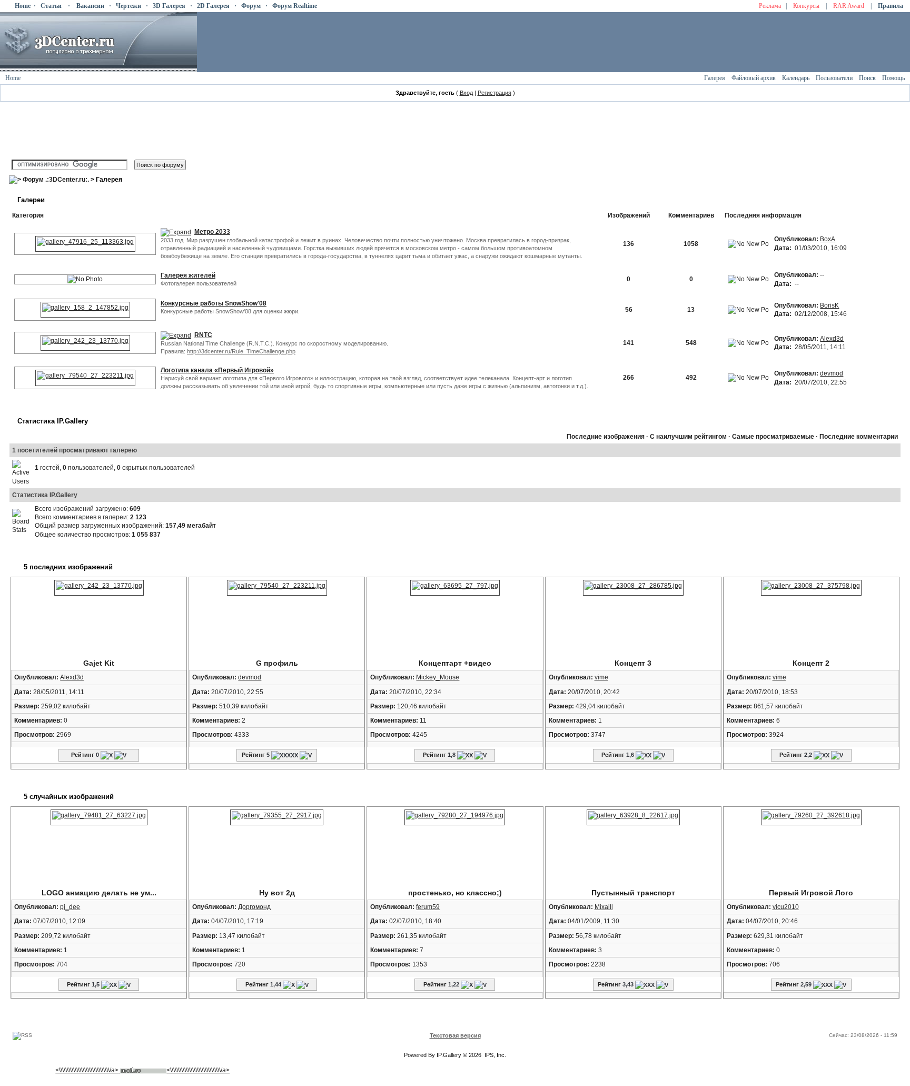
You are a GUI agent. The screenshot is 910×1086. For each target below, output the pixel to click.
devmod (831, 373)
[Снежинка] (85, 309)
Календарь (795, 78)
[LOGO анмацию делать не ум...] (99, 817)
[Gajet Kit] (85, 342)
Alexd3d (832, 338)
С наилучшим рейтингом (688, 436)
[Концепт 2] (811, 587)
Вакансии (90, 5)
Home (23, 5)
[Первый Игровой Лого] (811, 817)
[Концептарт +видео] (455, 587)
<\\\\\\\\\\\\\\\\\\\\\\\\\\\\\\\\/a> (86, 1070)
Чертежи (128, 5)
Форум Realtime (294, 5)
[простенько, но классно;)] (455, 817)
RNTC (203, 335)
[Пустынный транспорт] (633, 817)
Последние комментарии (858, 436)
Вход (466, 93)
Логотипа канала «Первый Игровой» (217, 370)
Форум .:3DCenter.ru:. (56, 179)
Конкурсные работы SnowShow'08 (213, 303)
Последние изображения (606, 436)
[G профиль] (85, 377)
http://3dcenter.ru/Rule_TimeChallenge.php (241, 351)
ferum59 (428, 907)
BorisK (829, 305)
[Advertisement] (200, 1021)
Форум (251, 5)
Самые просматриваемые (773, 436)
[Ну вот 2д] (277, 817)
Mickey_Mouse (437, 677)
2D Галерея (213, 5)
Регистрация (494, 93)
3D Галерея (169, 5)
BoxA (827, 239)
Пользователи (834, 78)
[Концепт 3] (633, 587)
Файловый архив (753, 78)
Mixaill (604, 907)
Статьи (51, 5)
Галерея (714, 78)
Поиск (867, 78)
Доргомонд (254, 907)
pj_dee (70, 907)
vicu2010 (786, 907)
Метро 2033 (212, 231)
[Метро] (85, 243)
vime (601, 677)
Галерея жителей (188, 275)
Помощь (893, 78)
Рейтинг (82, 755)
